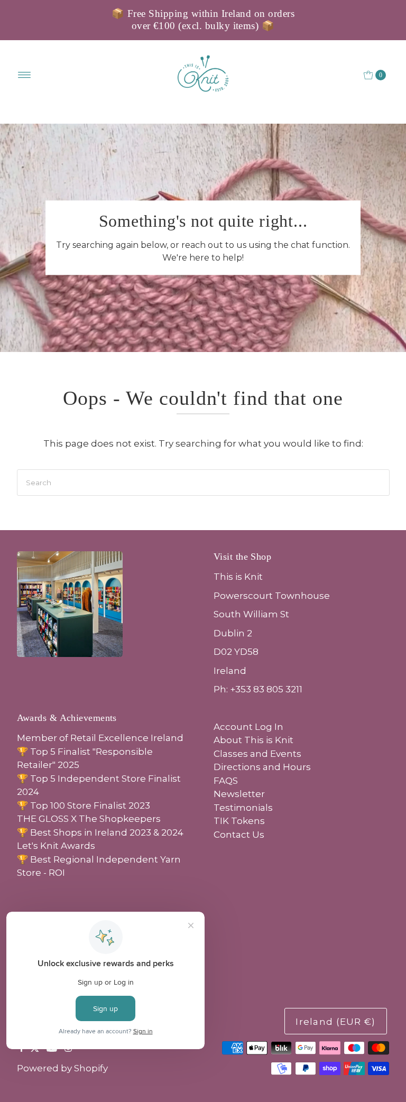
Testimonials (243, 807)
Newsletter (239, 794)
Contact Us (239, 834)
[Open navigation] (24, 75)
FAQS (226, 780)
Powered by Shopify (62, 1068)
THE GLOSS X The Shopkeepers (89, 818)
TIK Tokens (239, 821)
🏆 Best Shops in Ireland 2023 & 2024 (100, 832)
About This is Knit (253, 740)
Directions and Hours (262, 767)
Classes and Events (257, 753)
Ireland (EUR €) (335, 1021)
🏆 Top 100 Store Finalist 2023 (83, 805)
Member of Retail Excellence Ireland (100, 738)
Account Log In (248, 726)
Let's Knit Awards (56, 845)
